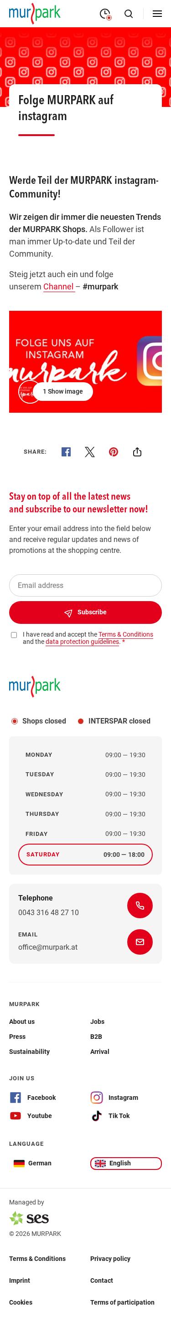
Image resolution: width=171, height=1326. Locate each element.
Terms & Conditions (37, 1258)
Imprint (19, 1280)
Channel (59, 286)
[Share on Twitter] (90, 452)
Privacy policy (110, 1258)
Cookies (20, 1302)
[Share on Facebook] (66, 452)
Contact (101, 1280)
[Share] (137, 452)
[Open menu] (157, 14)
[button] (56, 392)
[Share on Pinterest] (114, 452)
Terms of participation (122, 1302)
